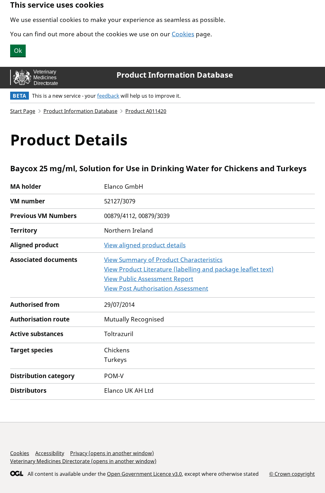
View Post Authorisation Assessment (156, 288)
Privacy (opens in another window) (112, 453)
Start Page (22, 111)
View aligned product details (145, 245)
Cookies (183, 34)
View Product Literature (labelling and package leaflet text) (189, 269)
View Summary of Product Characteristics (163, 260)
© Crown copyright (292, 473)
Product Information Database (174, 75)
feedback (108, 95)
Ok (18, 50)
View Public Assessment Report (148, 279)
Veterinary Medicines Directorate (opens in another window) (83, 461)
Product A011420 (145, 111)
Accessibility (49, 453)
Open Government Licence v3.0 (144, 473)
